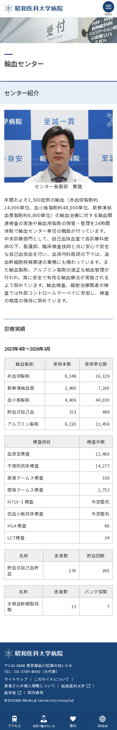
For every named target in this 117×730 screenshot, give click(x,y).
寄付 (73, 725)
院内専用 (35, 692)
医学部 (10, 692)
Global (102, 725)
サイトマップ (16, 679)
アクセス (14, 725)
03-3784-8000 (27, 671)
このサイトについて (51, 679)
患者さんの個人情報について (29, 685)
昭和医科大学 (73, 686)
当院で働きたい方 (44, 726)
